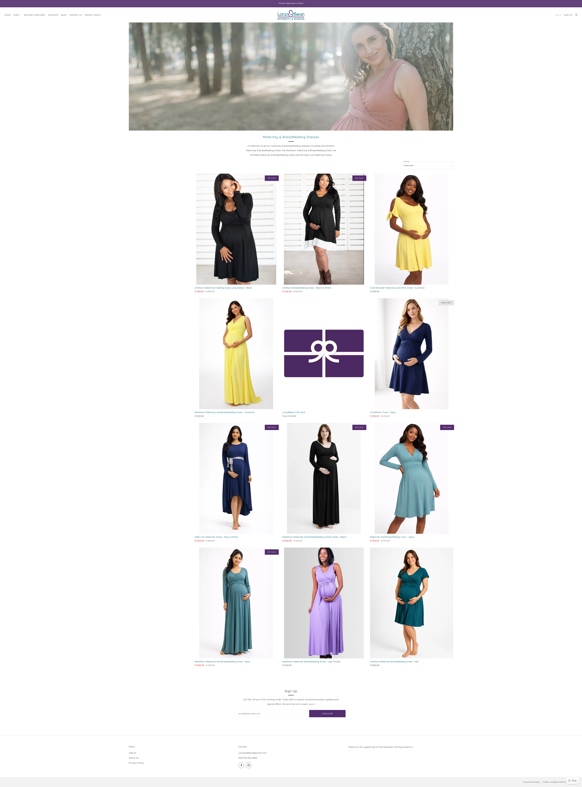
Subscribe (327, 714)
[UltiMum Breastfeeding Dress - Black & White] (324, 229)
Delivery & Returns (34, 15)
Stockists (53, 15)
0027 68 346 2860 (247, 758)
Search (132, 753)
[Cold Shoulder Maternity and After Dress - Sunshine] (411, 229)
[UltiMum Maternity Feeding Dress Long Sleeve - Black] (236, 229)
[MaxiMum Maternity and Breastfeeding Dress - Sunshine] (236, 353)
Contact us (75, 15)
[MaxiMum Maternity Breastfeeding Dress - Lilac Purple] (324, 603)
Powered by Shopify (531, 782)
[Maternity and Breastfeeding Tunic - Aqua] (411, 478)
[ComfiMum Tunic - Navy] (411, 353)
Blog (64, 15)
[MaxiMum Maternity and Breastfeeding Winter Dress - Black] (324, 478)
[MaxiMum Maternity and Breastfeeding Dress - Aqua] (236, 603)
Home (8, 15)
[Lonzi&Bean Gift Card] (324, 353)
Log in (558, 15)
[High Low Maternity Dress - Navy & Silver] (236, 478)
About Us (134, 758)
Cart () (568, 15)
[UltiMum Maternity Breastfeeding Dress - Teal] (411, 603)
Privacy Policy (93, 15)
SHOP (16, 15)
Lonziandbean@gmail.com (252, 753)
